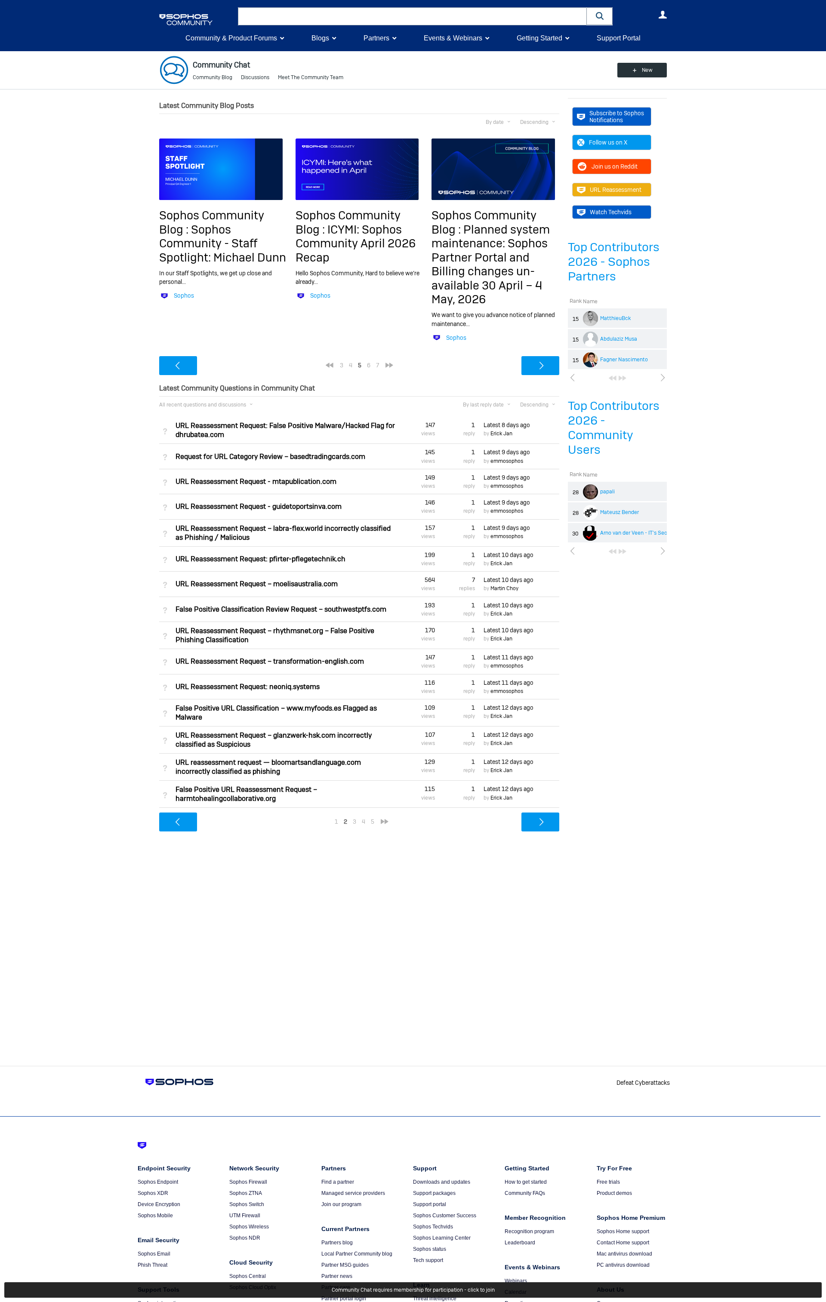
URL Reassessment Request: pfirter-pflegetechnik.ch (260, 558)
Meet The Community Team (310, 77)
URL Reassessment (615, 190)
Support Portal (619, 38)
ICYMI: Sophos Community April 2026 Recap (356, 243)
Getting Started (539, 38)
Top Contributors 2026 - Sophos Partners (614, 261)
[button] (600, 16)
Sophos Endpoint (158, 1182)
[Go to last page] (622, 378)
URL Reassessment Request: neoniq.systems (248, 686)
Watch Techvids (611, 212)
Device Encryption (159, 1204)
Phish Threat (152, 1265)
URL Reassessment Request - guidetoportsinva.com (259, 506)
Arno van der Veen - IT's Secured (639, 532)
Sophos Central (247, 1276)
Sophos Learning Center (442, 1238)
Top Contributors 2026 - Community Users (614, 428)
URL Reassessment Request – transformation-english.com (270, 661)
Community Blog (212, 77)
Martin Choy (504, 588)
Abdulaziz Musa (618, 339)
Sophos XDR (153, 1193)
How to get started (526, 1182)
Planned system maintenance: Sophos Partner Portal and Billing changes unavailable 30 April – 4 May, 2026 (490, 264)
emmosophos (506, 461)
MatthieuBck (615, 318)
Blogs (320, 38)
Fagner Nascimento (624, 359)
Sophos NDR (244, 1238)
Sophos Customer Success (444, 1216)
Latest (507, 425)
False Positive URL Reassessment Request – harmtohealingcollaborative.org (246, 794)
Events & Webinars (453, 38)
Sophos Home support (623, 1231)
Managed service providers (353, 1193)
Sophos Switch (246, 1204)
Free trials (608, 1182)
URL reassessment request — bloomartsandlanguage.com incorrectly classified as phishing (268, 767)
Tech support (428, 1260)
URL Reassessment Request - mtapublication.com (256, 481)
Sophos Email (154, 1254)
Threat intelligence (434, 1299)
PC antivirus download (623, 1265)
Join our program (341, 1204)
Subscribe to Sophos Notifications (616, 116)
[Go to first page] (612, 378)
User (662, 14)
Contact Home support (623, 1243)
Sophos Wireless (249, 1227)
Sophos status (429, 1249)
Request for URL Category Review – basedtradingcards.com (270, 456)
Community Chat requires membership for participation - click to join (413, 1290)
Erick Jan (501, 433)
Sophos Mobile (155, 1216)
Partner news (336, 1276)
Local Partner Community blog (356, 1254)
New (647, 70)
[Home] (196, 19)
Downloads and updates (441, 1182)
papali (607, 491)
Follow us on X (608, 142)
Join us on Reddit (615, 166)
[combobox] (412, 16)
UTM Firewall (244, 1216)
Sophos (184, 295)
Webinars (516, 1281)
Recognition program (529, 1231)
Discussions (255, 77)
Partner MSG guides (345, 1265)
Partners (376, 38)
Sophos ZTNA (245, 1193)
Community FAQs (525, 1193)
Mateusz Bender (619, 512)
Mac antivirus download (624, 1254)
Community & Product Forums (231, 38)
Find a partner (337, 1182)
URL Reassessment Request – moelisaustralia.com (257, 583)
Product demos (614, 1193)
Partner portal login (343, 1299)
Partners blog (337, 1243)
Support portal (429, 1204)
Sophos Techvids (433, 1227)
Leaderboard (520, 1243)
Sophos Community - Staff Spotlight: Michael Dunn (222, 243)
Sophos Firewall (248, 1182)
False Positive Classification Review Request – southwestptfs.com (281, 609)
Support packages (434, 1193)
